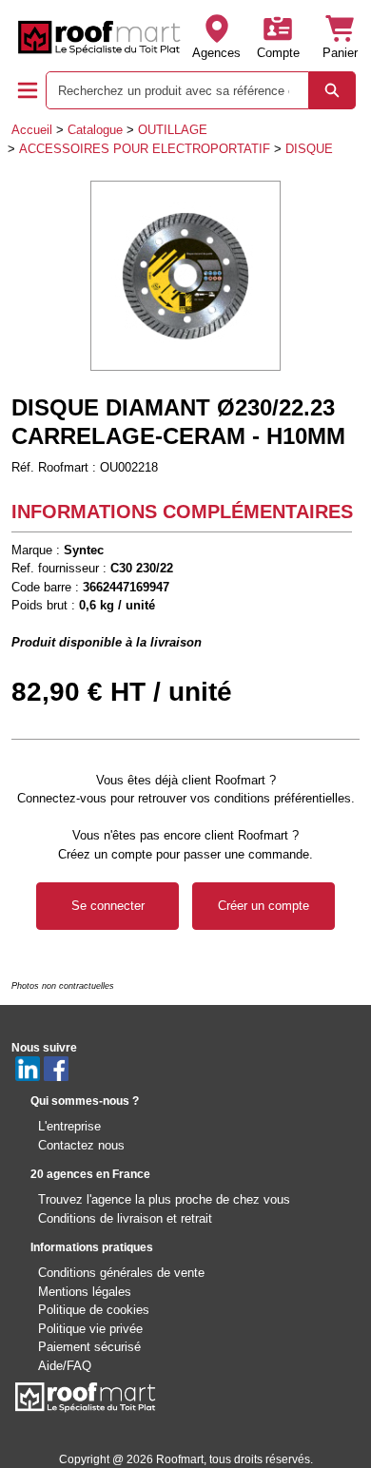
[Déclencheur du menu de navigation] (27, 90)
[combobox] (170, 90)
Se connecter (108, 905)
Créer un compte (263, 905)
